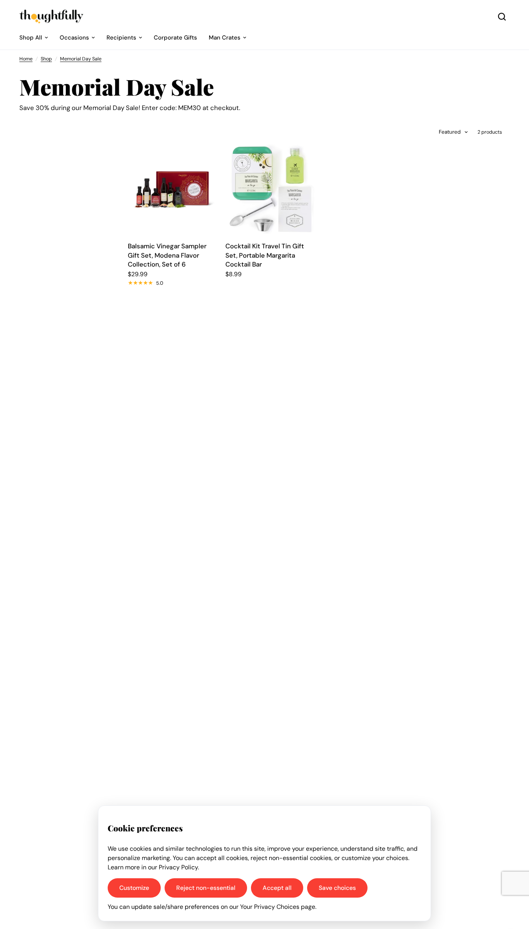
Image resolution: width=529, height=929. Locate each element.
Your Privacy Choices (269, 907)
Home (26, 59)
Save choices (337, 888)
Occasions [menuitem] (74, 37)
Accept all (277, 888)
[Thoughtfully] (51, 16)
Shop (46, 59)
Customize (134, 888)
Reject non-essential (205, 888)
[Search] (502, 16)
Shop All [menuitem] (30, 37)
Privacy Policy (178, 867)
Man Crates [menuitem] (224, 37)
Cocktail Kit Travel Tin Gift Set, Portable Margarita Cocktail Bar (264, 255)
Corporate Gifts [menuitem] (175, 37)
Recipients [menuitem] (121, 37)
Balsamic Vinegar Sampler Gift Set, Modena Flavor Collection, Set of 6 (167, 255)
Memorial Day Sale (80, 59)
